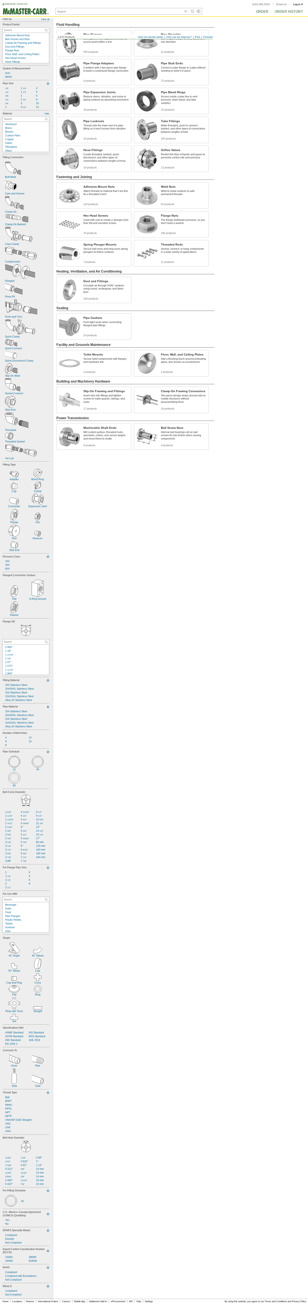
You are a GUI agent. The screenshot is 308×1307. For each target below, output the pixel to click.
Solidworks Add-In (98, 1301)
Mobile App (79, 1301)
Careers (66, 1301)
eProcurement (118, 1301)
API (131, 1301)
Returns (30, 1301)
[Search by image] (198, 11)
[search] (46, 30)
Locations (17, 1301)
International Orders (48, 1301)
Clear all (45, 19)
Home (6, 1301)
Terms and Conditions (276, 1301)
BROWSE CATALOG (16, 4)
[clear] (185, 11)
